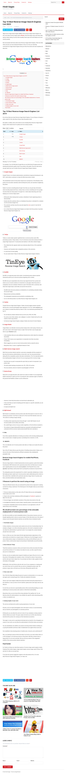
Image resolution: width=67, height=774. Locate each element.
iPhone (47, 75)
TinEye (6, 234)
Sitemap (30, 2)
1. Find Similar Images (9, 100)
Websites (48, 87)
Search (46, 16)
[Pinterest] (30, 30)
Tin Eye (21, 136)
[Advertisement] (23, 390)
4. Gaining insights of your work (12, 106)
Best (8, 17)
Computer (48, 58)
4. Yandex (7, 82)
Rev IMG (21, 139)
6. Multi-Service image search (11, 85)
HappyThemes (17, 771)
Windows (48, 95)
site (29, 205)
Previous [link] (37, 161)
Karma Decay (22, 150)
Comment (5, 746)
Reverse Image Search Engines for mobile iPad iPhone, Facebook (19, 94)
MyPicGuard (7, 410)
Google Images (22, 134)
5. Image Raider (8, 84)
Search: (21, 128)
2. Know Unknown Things (10, 102)
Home (5, 2)
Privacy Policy (17, 2)
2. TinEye (7, 79)
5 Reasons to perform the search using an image (15, 96)
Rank (4, 131)
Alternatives (48, 46)
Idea (20, 156)
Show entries (8, 128)
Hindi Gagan (8, 7)
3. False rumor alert (9, 104)
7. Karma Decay (8, 87)
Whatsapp (48, 92)
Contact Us (24, 2)
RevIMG (6, 272)
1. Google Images (9, 77)
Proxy (47, 78)
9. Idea (6, 91)
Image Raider (22, 145)
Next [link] (41, 161)
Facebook (32, 496)
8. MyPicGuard (8, 89)
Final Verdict (7, 107)
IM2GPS (21, 159)
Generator (48, 68)
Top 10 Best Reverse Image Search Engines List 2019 (15, 75)
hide (25, 73)
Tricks (47, 85)
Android (47, 48)
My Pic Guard (22, 153)
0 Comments (16, 26)
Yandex (21, 142)
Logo (12, 131)
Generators (48, 70)
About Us (10, 2)
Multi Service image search (25, 148)
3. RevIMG (7, 80)
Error (47, 61)
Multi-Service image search (12, 349)
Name (20, 131)
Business (48, 56)
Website (32, 760)
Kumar (4, 26)
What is (47, 90)
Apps (47, 51)
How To (47, 73)
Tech (47, 80)
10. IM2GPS (7, 92)
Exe (46, 63)
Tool (47, 82)
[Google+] (27, 30)
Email (18, 760)
